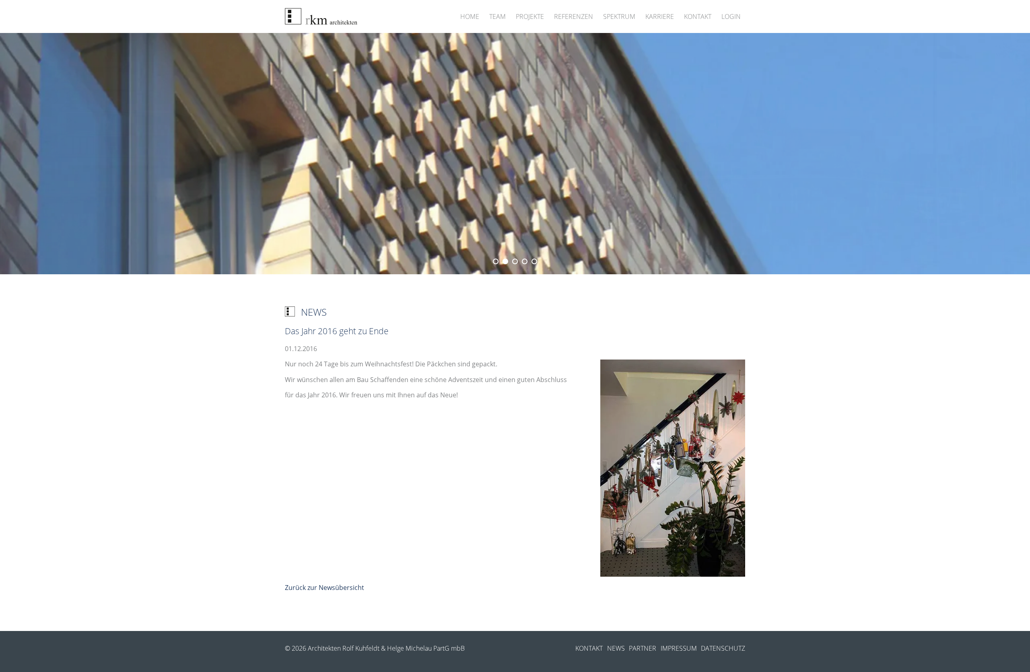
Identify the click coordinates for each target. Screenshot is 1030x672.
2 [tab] (505, 261)
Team (497, 16)
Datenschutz (723, 648)
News (616, 648)
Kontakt (697, 16)
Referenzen (573, 16)
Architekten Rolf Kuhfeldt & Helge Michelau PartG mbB (386, 648)
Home (469, 16)
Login (731, 16)
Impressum (679, 648)
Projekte (530, 16)
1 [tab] (496, 261)
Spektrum (619, 16)
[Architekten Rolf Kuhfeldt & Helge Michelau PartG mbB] (321, 16)
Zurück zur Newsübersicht (324, 587)
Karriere (659, 16)
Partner (642, 648)
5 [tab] (534, 261)
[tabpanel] (515, 153)
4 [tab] (524, 261)
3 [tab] (515, 261)
